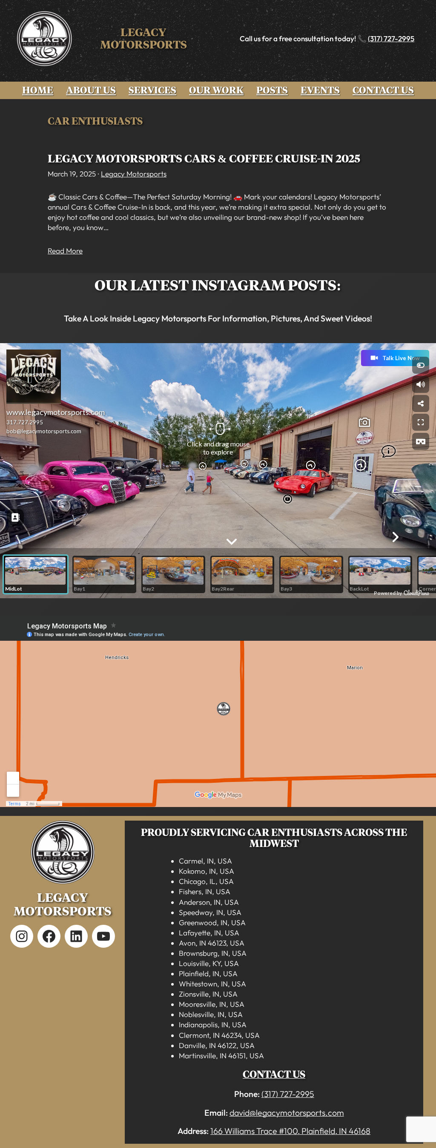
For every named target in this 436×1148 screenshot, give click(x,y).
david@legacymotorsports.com (286, 1112)
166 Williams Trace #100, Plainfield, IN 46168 (290, 1130)
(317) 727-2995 (391, 38)
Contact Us (274, 1074)
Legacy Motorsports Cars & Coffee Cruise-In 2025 (204, 159)
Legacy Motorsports (143, 38)
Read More (65, 250)
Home (37, 90)
